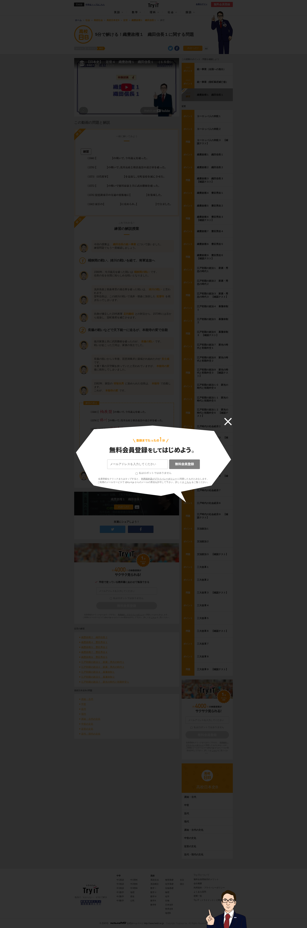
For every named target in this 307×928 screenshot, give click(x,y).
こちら (188, 482)
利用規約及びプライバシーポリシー (159, 479)
